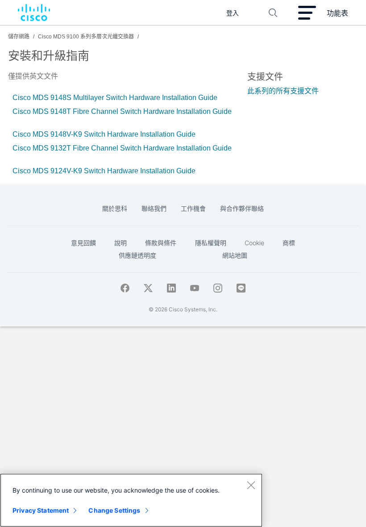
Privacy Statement (40, 510)
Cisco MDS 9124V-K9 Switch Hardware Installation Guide (103, 171)
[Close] (250, 485)
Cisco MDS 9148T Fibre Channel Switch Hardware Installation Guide (122, 111)
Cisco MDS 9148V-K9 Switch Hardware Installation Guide (103, 134)
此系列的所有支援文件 (283, 91)
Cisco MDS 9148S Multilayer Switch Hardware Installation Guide (114, 97)
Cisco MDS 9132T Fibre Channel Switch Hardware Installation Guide (122, 148)
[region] (131, 500)
